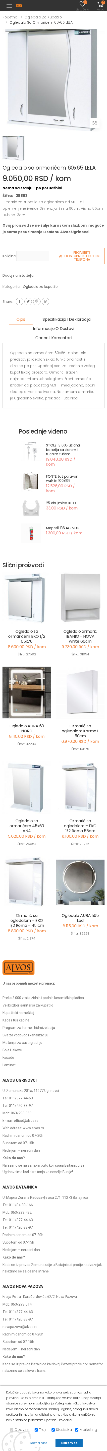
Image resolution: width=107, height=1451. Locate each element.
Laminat (9, 1065)
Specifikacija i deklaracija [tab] (67, 319)
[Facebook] (19, 301)
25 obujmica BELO (61, 503)
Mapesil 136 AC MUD (62, 527)
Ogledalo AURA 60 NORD (26, 728)
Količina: (9, 255)
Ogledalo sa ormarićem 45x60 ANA (26, 826)
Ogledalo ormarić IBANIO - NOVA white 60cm (80, 636)
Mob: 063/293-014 (17, 1304)
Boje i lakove (12, 1050)
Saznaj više (38, 1443)
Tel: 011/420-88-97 (17, 1106)
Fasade (8, 1058)
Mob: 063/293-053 (17, 1113)
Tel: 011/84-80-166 (17, 1205)
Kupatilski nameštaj (18, 1013)
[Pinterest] (45, 301)
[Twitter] (28, 301)
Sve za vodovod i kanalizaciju (25, 1035)
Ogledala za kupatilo (43, 17)
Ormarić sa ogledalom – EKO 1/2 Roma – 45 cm (26, 920)
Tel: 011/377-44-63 (17, 1098)
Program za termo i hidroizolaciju (28, 1028)
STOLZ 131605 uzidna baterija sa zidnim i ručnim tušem (63, 449)
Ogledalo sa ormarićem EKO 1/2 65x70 (26, 636)
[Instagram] (37, 301)
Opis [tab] (20, 319)
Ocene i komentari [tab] (53, 338)
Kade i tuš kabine (15, 1020)
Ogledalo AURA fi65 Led (80, 918)
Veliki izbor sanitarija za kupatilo (27, 1005)
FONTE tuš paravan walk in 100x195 (62, 478)
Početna (9, 17)
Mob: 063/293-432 (17, 1212)
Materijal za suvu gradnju (22, 1043)
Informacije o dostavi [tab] (53, 328)
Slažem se (69, 1443)
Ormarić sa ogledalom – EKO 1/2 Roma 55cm (80, 826)
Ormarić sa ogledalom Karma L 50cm (80, 731)
